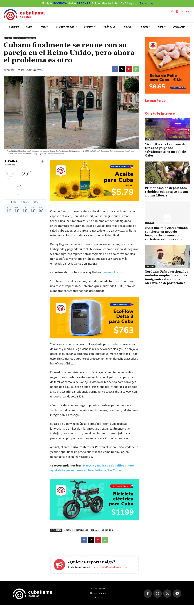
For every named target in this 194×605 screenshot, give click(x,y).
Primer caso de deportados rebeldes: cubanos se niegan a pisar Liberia (166, 191)
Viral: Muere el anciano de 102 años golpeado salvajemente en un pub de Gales (165, 149)
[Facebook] (172, 11)
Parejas (95, 530)
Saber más (146, 3)
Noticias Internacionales (24, 38)
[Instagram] (177, 11)
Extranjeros (82, 530)
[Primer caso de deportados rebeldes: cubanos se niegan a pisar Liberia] (167, 173)
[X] (182, 11)
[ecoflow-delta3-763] (94, 317)
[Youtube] (187, 11)
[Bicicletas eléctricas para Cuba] (94, 519)
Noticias (7, 38)
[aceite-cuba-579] (94, 200)
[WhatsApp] (136, 69)
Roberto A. (38, 69)
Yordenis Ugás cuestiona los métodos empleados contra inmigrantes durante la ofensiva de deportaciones (166, 277)
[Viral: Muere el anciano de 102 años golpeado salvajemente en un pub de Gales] (167, 129)
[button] (187, 17)
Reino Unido (107, 530)
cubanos (68, 530)
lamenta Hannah (113, 272)
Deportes (150, 266)
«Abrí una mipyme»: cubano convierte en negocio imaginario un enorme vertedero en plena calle (166, 233)
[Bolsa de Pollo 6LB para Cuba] (167, 92)
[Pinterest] (129, 69)
